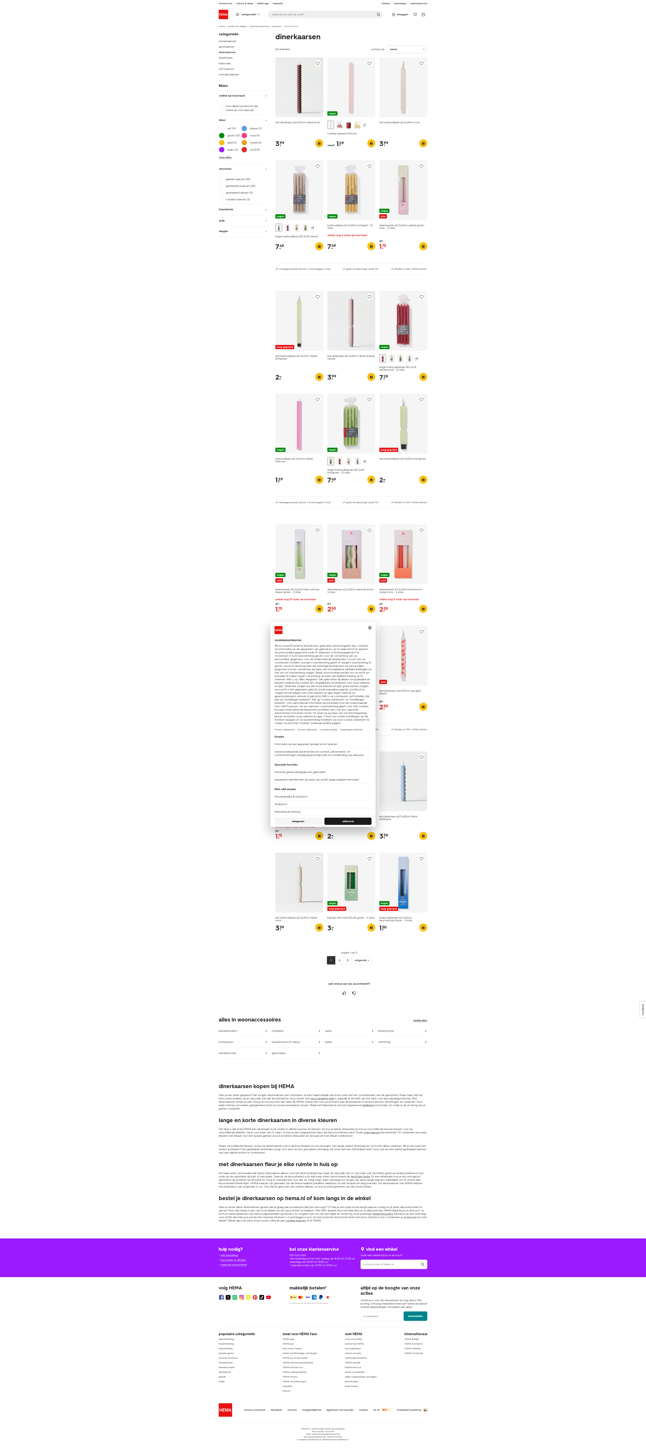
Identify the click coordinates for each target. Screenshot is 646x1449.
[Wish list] (415, 14)
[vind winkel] (423, 1264)
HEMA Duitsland (413, 1343)
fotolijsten (278, 1030)
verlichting (384, 1042)
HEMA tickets (290, 1376)
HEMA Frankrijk (412, 1348)
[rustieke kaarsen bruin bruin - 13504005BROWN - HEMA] (339, 125)
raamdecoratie (227, 1367)
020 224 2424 (298, 1255)
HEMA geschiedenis (356, 1358)
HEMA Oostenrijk (413, 1353)
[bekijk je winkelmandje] (423, 14)
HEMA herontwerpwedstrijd (298, 1362)
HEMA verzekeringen (294, 1381)
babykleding (225, 1348)
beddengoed (226, 1353)
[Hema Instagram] (241, 1297)
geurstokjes (278, 1053)
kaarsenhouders (228, 1030)
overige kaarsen (229, 74)
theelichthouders (382, 1213)
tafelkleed (368, 1105)
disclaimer (276, 1410)
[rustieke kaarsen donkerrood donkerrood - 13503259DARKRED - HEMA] (348, 125)
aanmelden (415, 1316)
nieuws (286, 1390)
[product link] (299, 87)
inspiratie (287, 1386)
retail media (351, 1386)
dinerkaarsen (227, 52)
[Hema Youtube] (268, 1297)
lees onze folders (292, 1348)
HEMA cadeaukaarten (295, 1372)
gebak (222, 1376)
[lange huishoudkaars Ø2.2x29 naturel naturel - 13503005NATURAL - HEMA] (279, 228)
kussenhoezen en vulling (285, 1042)
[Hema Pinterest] (255, 1297)
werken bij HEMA (354, 1343)
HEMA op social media (295, 1358)
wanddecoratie (227, 1053)
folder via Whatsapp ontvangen (300, 1353)
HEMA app (288, 1339)
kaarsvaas (225, 63)
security (292, 1410)
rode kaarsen (372, 1132)
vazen (328, 1030)
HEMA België (411, 1339)
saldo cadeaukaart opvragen (361, 1376)
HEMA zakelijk (352, 1362)
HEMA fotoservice (293, 1367)
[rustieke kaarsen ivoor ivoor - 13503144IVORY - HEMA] (357, 125)
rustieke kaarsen (295, 1220)
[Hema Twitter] (228, 1297)
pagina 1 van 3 (349, 952)
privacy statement (254, 1410)
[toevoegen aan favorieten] (317, 63)
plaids (328, 1042)
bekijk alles (420, 1020)
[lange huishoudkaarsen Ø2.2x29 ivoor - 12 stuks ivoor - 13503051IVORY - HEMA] (296, 228)
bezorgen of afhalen (233, 1259)
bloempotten (386, 1030)
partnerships (351, 1381)
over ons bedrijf (353, 1339)
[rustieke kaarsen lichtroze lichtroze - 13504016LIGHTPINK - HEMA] (331, 125)
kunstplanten (226, 1042)
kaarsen (276, 26)
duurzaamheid (353, 1348)
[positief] (344, 993)
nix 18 (376, 1410)
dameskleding (226, 1339)
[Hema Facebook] (221, 1297)
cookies (363, 1410)
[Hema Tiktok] (261, 1297)
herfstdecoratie (360, 1176)
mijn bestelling (229, 1255)
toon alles (225, 157)
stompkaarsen (227, 41)
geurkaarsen (226, 46)
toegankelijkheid (311, 1410)
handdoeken (226, 1362)
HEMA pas (288, 1343)
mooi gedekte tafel (322, 1098)
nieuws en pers (353, 1353)
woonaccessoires (260, 26)
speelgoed (225, 1372)
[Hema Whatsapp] (234, 1297)
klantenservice (353, 1367)
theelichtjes (226, 57)
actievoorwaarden (355, 1372)
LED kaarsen (226, 68)
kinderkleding (226, 1343)
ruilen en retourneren (234, 1264)
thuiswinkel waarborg (409, 1410)
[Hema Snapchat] (248, 1297)
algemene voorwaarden (340, 1410)
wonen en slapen (237, 26)
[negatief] (354, 993)
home (222, 26)
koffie (222, 1381)
